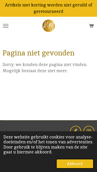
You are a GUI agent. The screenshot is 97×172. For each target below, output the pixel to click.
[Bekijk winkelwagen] (91, 26)
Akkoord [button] (75, 163)
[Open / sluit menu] (5, 26)
